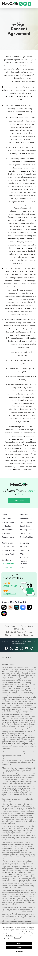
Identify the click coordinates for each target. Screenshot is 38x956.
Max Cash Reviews (28, 558)
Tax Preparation (27, 530)
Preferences (19, 951)
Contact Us (24, 550)
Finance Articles (8, 550)
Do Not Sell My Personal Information (19, 632)
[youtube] (26, 648)
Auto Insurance (26, 519)
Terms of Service (27, 626)
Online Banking (26, 537)
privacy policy (27, 911)
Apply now (19, 500)
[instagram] (21, 648)
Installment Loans (8, 530)
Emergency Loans (8, 522)
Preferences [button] (17, 938)
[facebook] (6, 648)
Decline (19, 947)
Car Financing (26, 522)
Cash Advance (7, 537)
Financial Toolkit (8, 554)
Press (22, 567)
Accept (19, 943)
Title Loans (6, 519)
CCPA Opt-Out (19, 629)
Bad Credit (5, 533)
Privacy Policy (10, 626)
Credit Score (25, 526)
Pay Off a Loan (7, 547)
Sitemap (8, 635)
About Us (23, 547)
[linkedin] (16, 648)
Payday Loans (7, 526)
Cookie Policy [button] (9, 936)
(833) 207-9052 (10, 586)
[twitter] (11, 648)
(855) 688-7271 (9, 594)
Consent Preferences (25, 635)
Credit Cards (25, 533)
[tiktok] (31, 648)
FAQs (22, 554)
